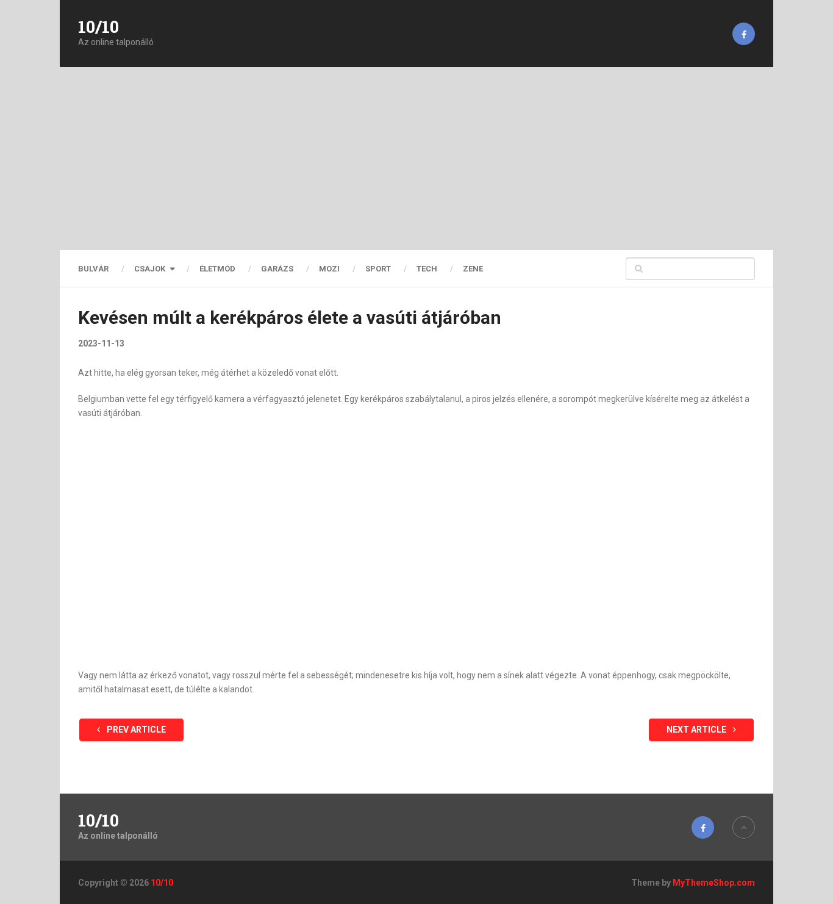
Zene (473, 268)
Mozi (329, 268)
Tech (426, 268)
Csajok (149, 268)
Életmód (217, 268)
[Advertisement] (416, 158)
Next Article (697, 729)
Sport (378, 268)
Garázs (277, 268)
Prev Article (135, 729)
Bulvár (93, 268)
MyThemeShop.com (714, 883)
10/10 (98, 26)
